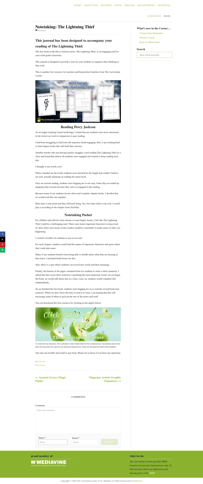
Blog (37, 365)
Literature (42, 365)
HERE (152, 473)
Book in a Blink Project (150, 42)
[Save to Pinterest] (2, 244)
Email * (76, 438)
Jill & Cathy (41, 361)
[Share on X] (2, 239)
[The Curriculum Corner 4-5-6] (46, 11)
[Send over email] (2, 250)
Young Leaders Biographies (151, 33)
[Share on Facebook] (2, 234)
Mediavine (137, 481)
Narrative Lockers (147, 37)
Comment (40, 405)
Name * (42, 437)
